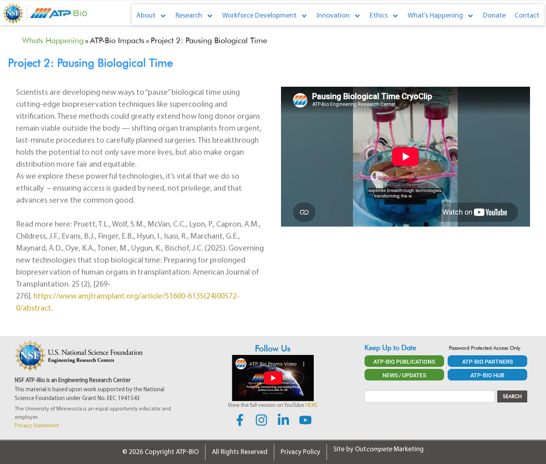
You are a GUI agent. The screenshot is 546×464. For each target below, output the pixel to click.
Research (188, 16)
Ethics (379, 16)
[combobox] (430, 396)
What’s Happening (435, 16)
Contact (526, 16)
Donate (494, 16)
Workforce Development (259, 16)
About (145, 16)
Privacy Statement (37, 426)
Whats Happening (53, 40)
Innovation (333, 16)
